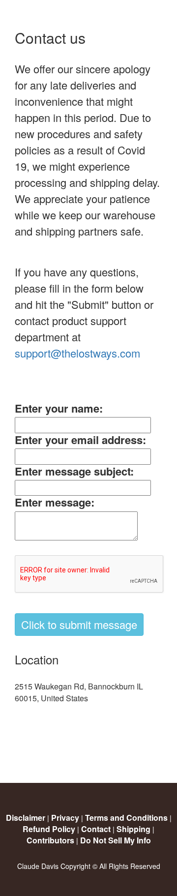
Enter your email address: (80, 439)
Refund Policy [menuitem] (49, 829)
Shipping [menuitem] (133, 829)
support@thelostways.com (77, 352)
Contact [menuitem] (96, 829)
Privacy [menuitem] (65, 817)
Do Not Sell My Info (115, 840)
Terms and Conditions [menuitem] (126, 817)
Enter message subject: (74, 471)
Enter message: (54, 502)
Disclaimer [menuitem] (25, 817)
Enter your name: (59, 408)
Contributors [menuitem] (50, 840)
